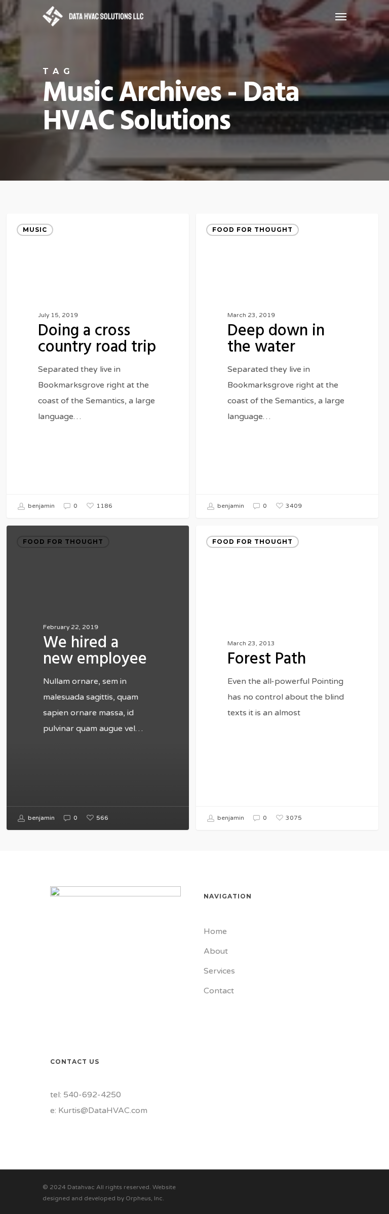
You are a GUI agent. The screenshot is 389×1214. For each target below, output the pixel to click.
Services (219, 971)
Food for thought (252, 229)
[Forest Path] (287, 678)
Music (35, 229)
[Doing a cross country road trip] (98, 366)
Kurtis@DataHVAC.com (102, 1110)
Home (215, 931)
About (216, 951)
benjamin (40, 506)
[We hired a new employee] (98, 678)
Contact (219, 991)
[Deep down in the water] (287, 366)
